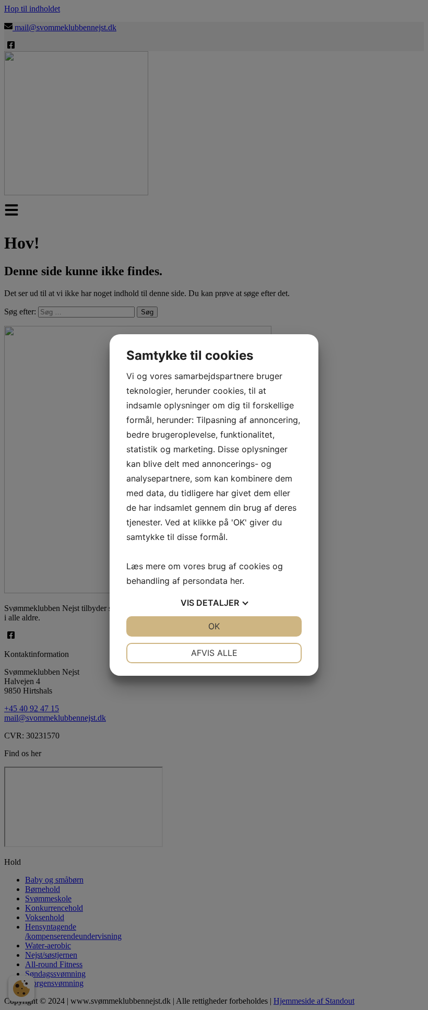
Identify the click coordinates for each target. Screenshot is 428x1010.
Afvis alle (214, 653)
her (236, 581)
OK (214, 626)
